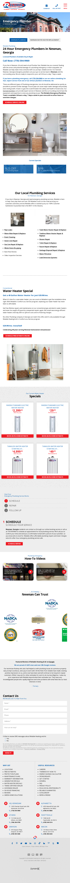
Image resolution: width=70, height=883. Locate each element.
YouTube (26, 843)
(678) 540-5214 (47, 822)
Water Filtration (45, 254)
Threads (16, 843)
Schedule (46, 8)
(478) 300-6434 (47, 834)
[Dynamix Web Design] (35, 869)
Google (51, 662)
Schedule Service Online (14, 102)
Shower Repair (44, 239)
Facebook (12, 843)
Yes (8, 739)
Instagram (35, 843)
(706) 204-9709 (15, 822)
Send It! (8, 753)
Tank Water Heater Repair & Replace (52, 230)
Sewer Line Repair (11, 241)
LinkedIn (30, 843)
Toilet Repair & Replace (48, 243)
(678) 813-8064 (47, 810)
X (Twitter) (21, 843)
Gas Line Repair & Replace (13, 244)
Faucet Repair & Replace (48, 247)
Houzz (44, 843)
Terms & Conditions (30, 749)
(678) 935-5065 (15, 834)
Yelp (53, 843)
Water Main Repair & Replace (15, 233)
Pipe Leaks (8, 230)
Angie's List (48, 843)
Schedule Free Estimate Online (17, 336)
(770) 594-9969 (15, 810)
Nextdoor (58, 843)
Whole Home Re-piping (12, 248)
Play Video (30, 572)
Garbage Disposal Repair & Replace (52, 250)
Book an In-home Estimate (17, 436)
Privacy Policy (41, 749)
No (8, 741)
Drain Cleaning (9, 237)
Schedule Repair (14, 544)
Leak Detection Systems (48, 258)
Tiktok (39, 843)
